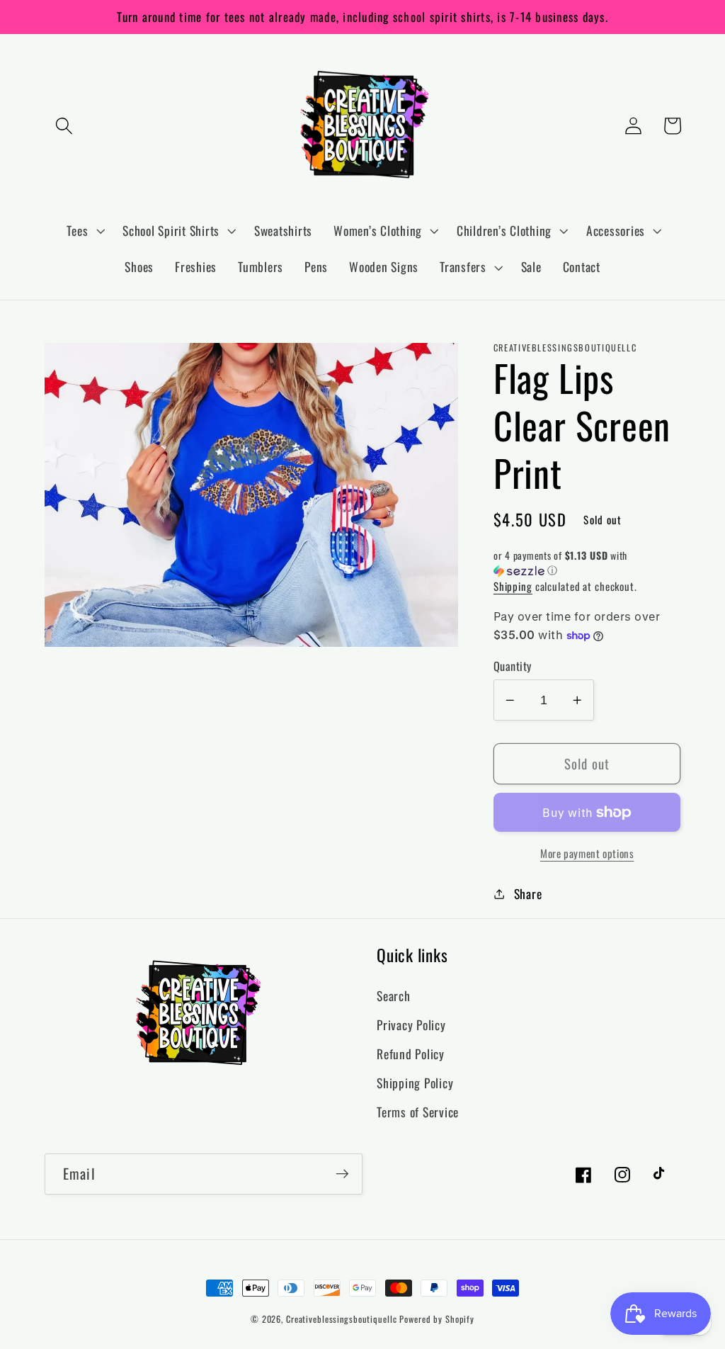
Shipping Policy (415, 1082)
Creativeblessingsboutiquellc (341, 1319)
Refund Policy (411, 1053)
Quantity (512, 666)
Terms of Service (418, 1111)
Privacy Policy (411, 1024)
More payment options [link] (587, 853)
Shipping (512, 586)
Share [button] (528, 893)
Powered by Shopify (436, 1319)
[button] (64, 125)
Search (394, 995)
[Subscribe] (342, 1174)
